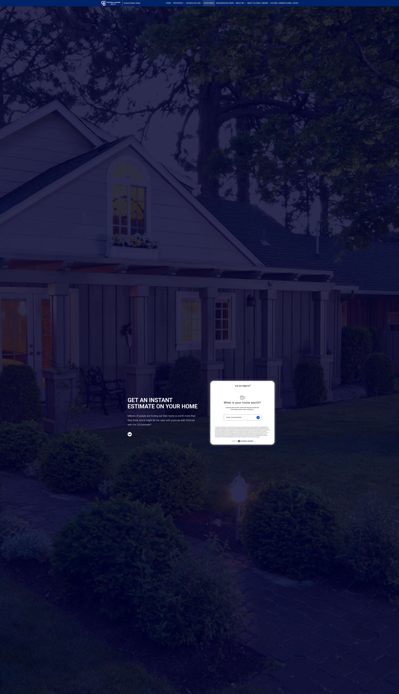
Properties (179, 4)
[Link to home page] (111, 3)
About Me (241, 4)
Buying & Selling (194, 4)
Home (168, 3)
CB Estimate (209, 3)
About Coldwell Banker (257, 3)
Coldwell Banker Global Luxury (284, 3)
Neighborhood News (225, 3)
